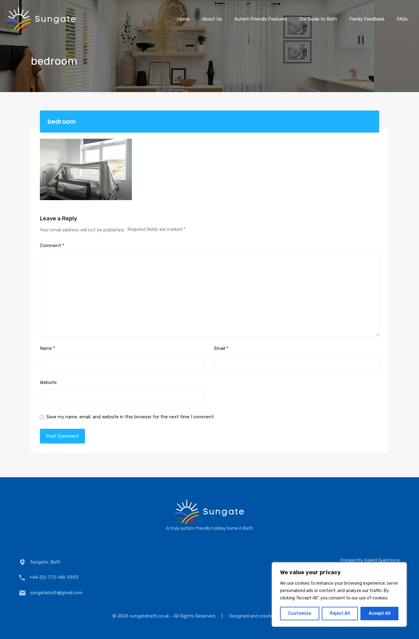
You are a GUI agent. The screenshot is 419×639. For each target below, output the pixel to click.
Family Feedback (366, 19)
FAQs (402, 19)
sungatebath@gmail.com (56, 592)
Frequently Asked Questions (370, 560)
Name (47, 348)
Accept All (379, 613)
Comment (52, 245)
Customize (299, 613)
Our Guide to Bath (318, 19)
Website (48, 382)
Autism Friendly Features (260, 19)
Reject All (340, 613)
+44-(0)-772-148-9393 (53, 577)
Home (183, 19)
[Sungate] (41, 29)
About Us (212, 19)
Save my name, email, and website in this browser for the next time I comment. (130, 417)
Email (221, 348)
